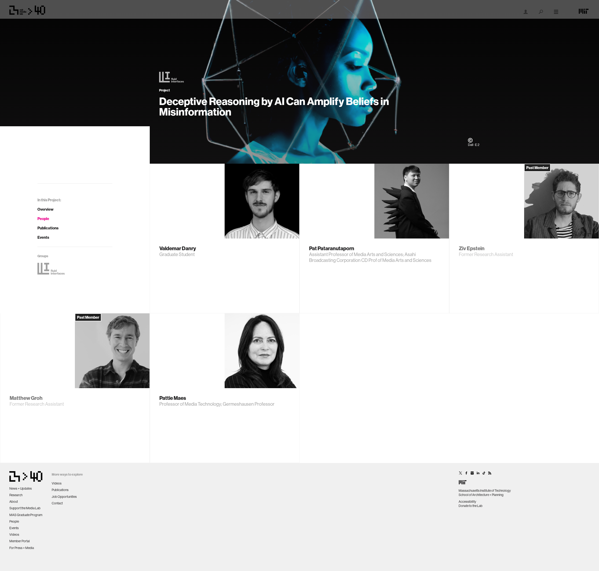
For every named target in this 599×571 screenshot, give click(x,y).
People (43, 218)
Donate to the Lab (470, 506)
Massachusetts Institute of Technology (485, 490)
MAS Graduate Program (25, 515)
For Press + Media (21, 548)
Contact (57, 503)
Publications (47, 228)
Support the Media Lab (24, 508)
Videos (14, 534)
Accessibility (467, 501)
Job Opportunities (64, 497)
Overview (45, 209)
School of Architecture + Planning (481, 495)
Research (15, 495)
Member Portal (19, 541)
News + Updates (20, 488)
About (13, 501)
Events (43, 237)
